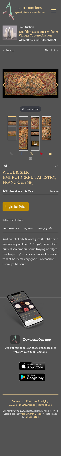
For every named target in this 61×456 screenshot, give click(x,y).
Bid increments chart (13, 219)
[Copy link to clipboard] (11, 153)
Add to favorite (56, 166)
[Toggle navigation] (53, 11)
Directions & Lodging (37, 401)
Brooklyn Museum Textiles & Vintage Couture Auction (38, 34)
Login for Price (15, 206)
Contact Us (18, 401)
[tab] (11, 229)
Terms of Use (45, 404)
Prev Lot (10, 50)
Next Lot (50, 50)
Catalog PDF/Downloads (22, 404)
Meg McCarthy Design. (31, 414)
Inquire (54, 191)
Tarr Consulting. (32, 417)
